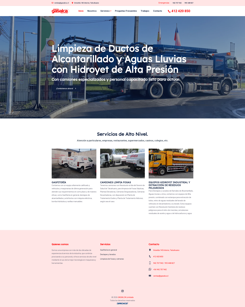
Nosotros (92, 11)
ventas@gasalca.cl (61, 3)
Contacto (157, 11)
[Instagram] (122, 291)
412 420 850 (181, 11)
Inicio (81, 11)
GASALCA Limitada (125, 297)
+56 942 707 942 (160, 269)
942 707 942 (177, 3)
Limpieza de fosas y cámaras (112, 259)
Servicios (105, 11)
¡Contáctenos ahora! (64, 88)
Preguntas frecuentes (126, 11)
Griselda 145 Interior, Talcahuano (86, 3)
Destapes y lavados (108, 254)
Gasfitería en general (108, 250)
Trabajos (145, 11)
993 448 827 (189, 3)
